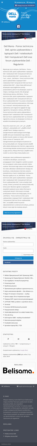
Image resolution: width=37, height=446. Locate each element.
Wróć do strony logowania (13, 213)
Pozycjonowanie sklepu (12, 310)
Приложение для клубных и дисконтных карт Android (19, 288)
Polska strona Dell (10, 434)
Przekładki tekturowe (11, 323)
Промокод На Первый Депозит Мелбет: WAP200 (19, 278)
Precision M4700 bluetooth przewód (16, 307)
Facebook (7, 262)
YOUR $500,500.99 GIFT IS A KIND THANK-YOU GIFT (19, 312)
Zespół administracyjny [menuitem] (25, 386)
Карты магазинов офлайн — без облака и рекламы (19, 291)
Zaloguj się (8, 238)
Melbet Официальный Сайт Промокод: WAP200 (19, 275)
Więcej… (3, 2)
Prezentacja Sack (10, 283)
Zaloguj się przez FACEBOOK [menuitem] (26, 5)
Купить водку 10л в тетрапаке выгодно (17, 296)
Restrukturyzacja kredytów (13, 320)
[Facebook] (18, 26)
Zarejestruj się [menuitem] (20, 2)
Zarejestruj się (23, 238)
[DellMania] (18, 15)
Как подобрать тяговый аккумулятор (17, 280)
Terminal (7, 304)
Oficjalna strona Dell (11, 436)
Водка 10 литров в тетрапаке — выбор (17, 294)
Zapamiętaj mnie (28, 254)
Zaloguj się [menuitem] (31, 2)
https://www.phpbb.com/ (21, 153)
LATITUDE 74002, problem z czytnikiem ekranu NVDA (19, 302)
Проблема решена (10, 286)
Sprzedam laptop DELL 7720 (13, 325)
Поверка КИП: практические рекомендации (19, 299)
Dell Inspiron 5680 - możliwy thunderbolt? (17, 318)
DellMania (6, 386)
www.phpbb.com (12, 144)
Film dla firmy (9, 315)
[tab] (8, 339)
